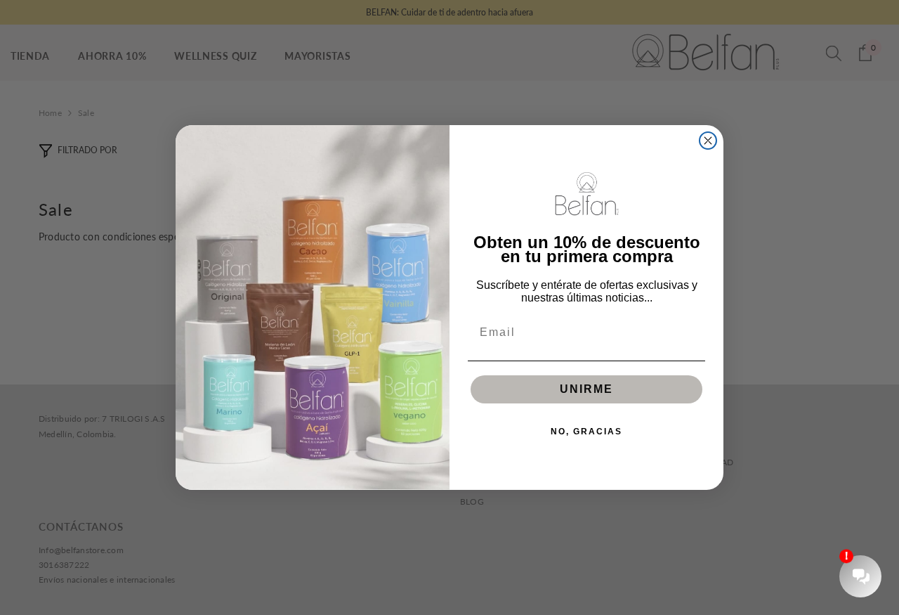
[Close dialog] (708, 140)
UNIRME (586, 389)
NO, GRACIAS (586, 431)
